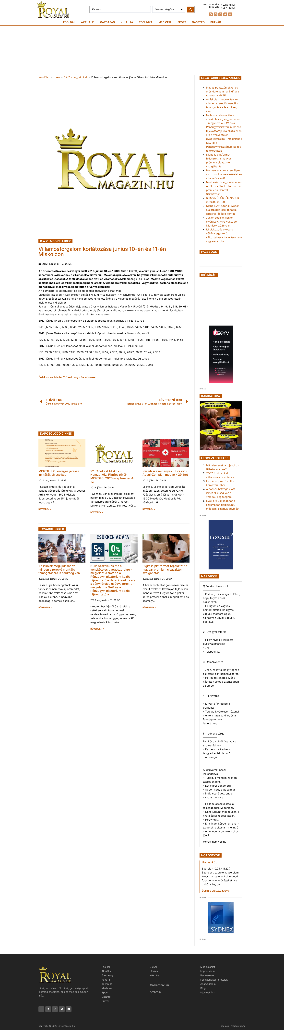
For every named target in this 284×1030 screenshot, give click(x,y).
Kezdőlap (44, 77)
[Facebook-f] (41, 1009)
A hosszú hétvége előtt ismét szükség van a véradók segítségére (220, 492)
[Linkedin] (215, 14)
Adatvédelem (208, 983)
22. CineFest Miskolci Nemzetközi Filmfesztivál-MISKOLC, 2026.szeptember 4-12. (112, 476)
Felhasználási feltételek (214, 979)
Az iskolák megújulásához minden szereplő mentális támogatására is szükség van (59, 569)
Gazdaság (107, 22)
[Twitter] (225, 14)
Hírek (57, 77)
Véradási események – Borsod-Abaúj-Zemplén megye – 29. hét (165, 472)
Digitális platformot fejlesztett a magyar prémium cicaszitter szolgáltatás (164, 569)
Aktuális (87, 22)
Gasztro (198, 22)
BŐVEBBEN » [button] (44, 509)
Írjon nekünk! (207, 992)
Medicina (165, 22)
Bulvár (215, 22)
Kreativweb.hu (238, 1026)
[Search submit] (190, 9)
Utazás (154, 971)
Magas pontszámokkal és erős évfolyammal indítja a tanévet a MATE (222, 91)
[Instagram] (220, 14)
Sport (182, 22)
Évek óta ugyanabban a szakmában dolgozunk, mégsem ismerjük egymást (222, 504)
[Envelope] (230, 14)
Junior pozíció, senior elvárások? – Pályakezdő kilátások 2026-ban (221, 221)
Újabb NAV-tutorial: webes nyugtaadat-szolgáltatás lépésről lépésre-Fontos (222, 209)
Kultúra (127, 22)
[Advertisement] (142, 51)
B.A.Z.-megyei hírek (76, 77)
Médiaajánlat (207, 966)
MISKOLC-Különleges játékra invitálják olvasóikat (58, 472)
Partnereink (207, 975)
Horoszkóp (209, 862)
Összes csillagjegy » (216, 890)
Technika (146, 22)
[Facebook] (211, 14)
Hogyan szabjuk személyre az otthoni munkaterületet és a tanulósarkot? (224, 174)
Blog (203, 988)
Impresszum (207, 971)
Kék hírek (155, 975)
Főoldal (69, 22)
